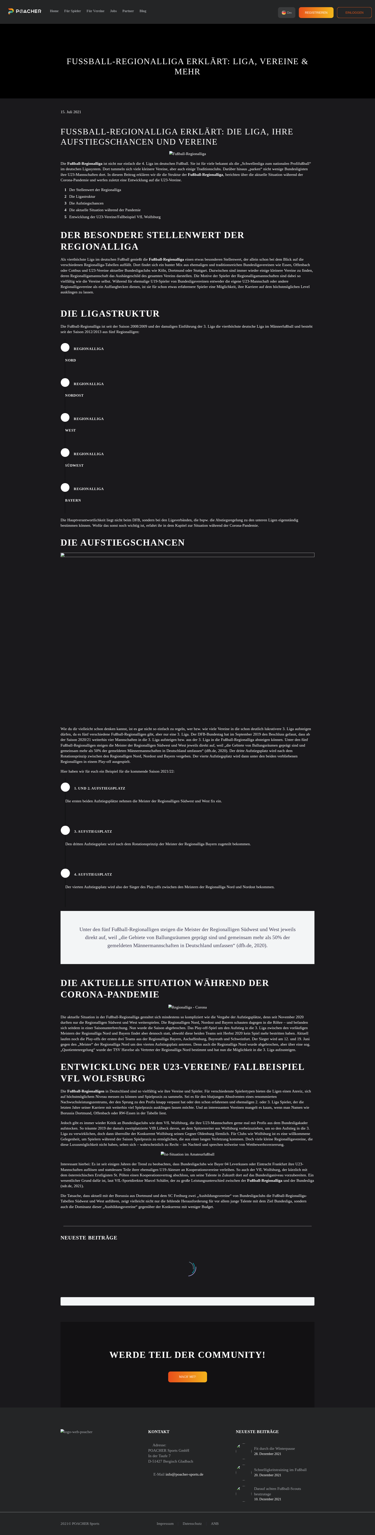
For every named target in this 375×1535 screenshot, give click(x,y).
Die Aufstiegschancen (86, 203)
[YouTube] (313, 1524)
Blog (143, 11)
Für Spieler (72, 11)
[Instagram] (307, 1524)
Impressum (165, 1524)
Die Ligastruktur (82, 196)
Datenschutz (192, 1524)
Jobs (113, 11)
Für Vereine (95, 11)
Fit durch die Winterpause (274, 1448)
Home (54, 11)
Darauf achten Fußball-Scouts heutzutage (277, 1491)
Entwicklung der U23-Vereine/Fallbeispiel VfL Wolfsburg (115, 217)
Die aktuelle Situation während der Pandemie (105, 210)
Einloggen (354, 12)
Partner (128, 11)
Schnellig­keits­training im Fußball (280, 1470)
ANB (215, 1524)
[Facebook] (302, 1524)
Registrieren (316, 12)
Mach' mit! (187, 1376)
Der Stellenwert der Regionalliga (95, 190)
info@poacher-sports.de (184, 1474)
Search (303, 1301)
